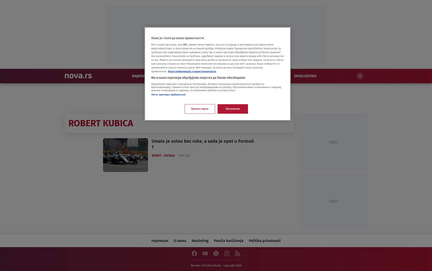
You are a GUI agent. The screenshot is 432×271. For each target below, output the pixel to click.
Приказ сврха (200, 108)
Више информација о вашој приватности (192, 71)
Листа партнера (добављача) (168, 94)
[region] (217, 74)
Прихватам (233, 108)
